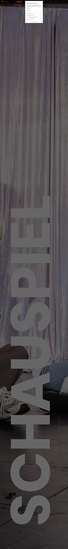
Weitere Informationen (30, 19)
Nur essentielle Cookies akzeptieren (32, 17)
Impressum (35, 21)
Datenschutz (32, 21)
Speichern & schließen (30, 15)
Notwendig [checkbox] (28, 8)
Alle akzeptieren (30, 13)
